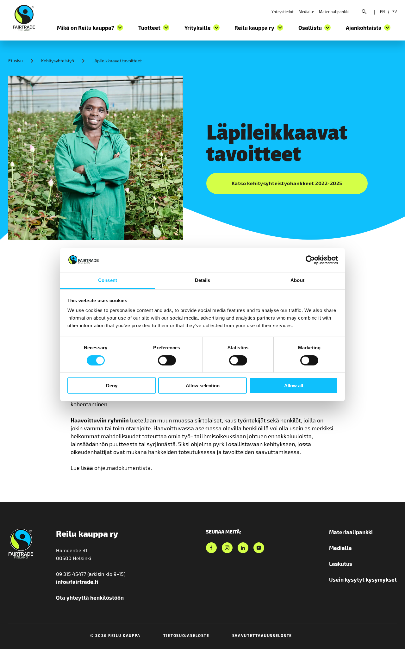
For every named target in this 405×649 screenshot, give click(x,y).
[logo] (24, 17)
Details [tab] (202, 280)
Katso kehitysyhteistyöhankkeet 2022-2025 (287, 183)
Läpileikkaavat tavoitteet (117, 60)
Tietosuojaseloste (186, 635)
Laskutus (340, 563)
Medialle (306, 11)
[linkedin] (243, 548)
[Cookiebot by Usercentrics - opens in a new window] (310, 260)
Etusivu (15, 60)
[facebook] (211, 548)
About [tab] (297, 280)
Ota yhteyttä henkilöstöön (90, 597)
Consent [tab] (107, 280)
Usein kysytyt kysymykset (363, 579)
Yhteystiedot (282, 11)
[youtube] (259, 548)
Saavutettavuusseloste (262, 635)
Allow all (293, 385)
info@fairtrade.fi (77, 581)
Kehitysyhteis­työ (57, 60)
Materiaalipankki (334, 11)
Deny (111, 385)
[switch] (167, 360)
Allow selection (203, 385)
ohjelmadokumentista (122, 467)
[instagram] (227, 548)
